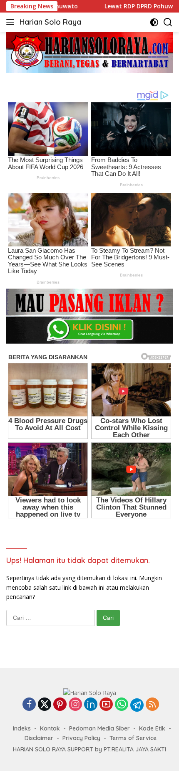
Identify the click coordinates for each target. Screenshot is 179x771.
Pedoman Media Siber (99, 728)
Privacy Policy (81, 738)
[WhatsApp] (121, 704)
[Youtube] (106, 704)
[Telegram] (137, 705)
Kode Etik (152, 728)
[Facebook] (29, 704)
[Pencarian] (168, 22)
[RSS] (152, 704)
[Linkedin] (90, 704)
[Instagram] (75, 704)
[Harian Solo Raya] (89, 692)
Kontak (50, 728)
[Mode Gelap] (154, 22)
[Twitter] (44, 704)
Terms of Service (133, 738)
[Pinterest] (60, 704)
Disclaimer (39, 738)
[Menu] (11, 22)
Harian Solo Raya (50, 22)
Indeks (22, 728)
